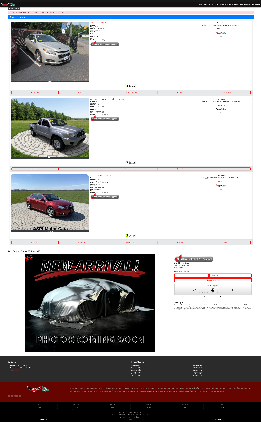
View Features (227, 92)
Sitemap (221, 404)
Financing (215, 4)
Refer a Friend (185, 405)
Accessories (148, 404)
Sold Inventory (185, 409)
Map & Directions (148, 409)
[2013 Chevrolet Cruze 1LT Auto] (50, 202)
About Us (39, 405)
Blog (185, 407)
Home (201, 4)
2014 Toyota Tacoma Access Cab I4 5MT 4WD (107, 99)
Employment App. (245, 4)
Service (112, 409)
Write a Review (112, 405)
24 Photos (50, 158)
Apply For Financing (76, 409)
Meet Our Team (185, 404)
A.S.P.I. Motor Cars (138, 413)
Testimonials (224, 4)
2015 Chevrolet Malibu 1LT (100, 23)
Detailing (112, 407)
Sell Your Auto (76, 405)
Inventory (207, 4)
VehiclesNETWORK (129, 414)
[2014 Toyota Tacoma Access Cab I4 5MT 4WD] (50, 127)
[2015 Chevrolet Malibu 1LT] (50, 51)
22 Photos (50, 81)
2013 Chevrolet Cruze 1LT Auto (102, 175)
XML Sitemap (221, 405)
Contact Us (149, 407)
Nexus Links (221, 407)
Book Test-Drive (39, 409)
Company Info (255, 4)
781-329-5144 (16, 370)
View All (39, 407)
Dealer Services (234, 4)
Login (4, 1)
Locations (256, 1)
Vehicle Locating (76, 404)
